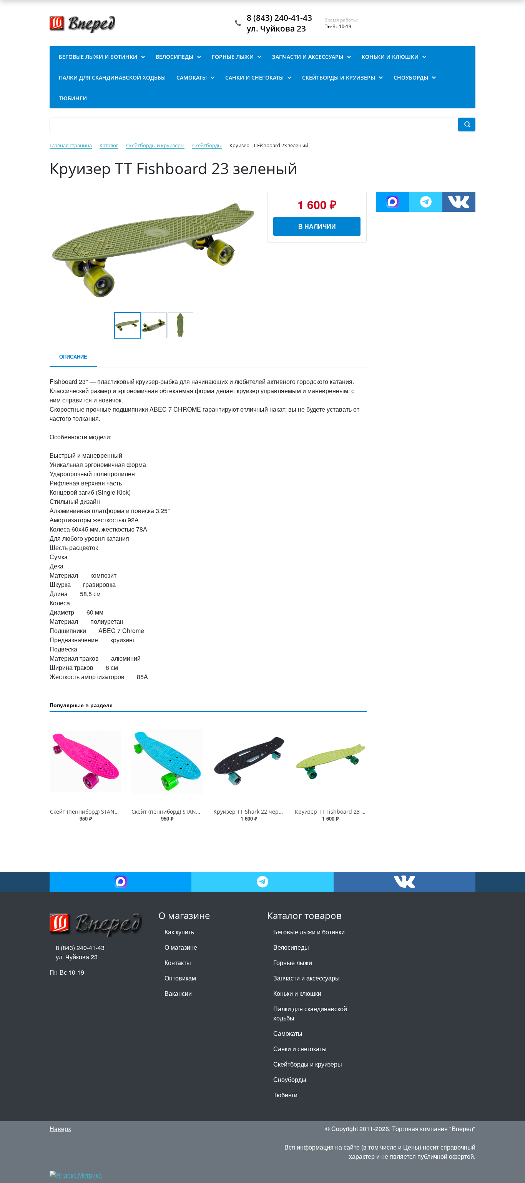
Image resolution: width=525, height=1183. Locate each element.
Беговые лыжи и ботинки (309, 931)
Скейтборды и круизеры (307, 1064)
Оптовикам (180, 978)
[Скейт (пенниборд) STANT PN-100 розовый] (85, 761)
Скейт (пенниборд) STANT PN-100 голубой (186, 811)
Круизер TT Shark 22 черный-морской (263, 811)
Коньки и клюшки (297, 993)
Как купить (179, 931)
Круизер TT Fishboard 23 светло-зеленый (349, 811)
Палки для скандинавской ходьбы (310, 1013)
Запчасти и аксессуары (306, 978)
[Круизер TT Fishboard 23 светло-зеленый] (330, 761)
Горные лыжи (292, 962)
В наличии (317, 226)
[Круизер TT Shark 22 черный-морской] (249, 761)
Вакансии (178, 993)
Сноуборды (289, 1079)
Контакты (177, 962)
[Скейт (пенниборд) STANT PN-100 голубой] (167, 761)
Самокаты (287, 1033)
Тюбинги (285, 1094)
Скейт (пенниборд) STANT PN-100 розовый (106, 811)
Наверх (60, 1128)
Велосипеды (291, 947)
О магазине (180, 947)
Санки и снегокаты (300, 1048)
